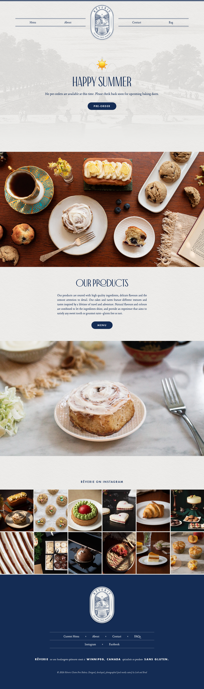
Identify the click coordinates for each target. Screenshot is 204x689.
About (67, 22)
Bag (172, 22)
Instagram (90, 644)
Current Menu (71, 636)
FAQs (137, 636)
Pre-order (102, 106)
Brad (145, 672)
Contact (136, 22)
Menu (33, 22)
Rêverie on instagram (102, 482)
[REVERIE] (102, 22)
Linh (137, 672)
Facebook (114, 644)
